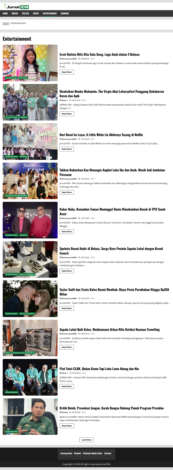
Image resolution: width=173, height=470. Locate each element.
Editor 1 (65, 100)
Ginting (65, 412)
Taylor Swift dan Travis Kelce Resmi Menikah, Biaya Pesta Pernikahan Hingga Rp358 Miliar (30, 298)
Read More (68, 72)
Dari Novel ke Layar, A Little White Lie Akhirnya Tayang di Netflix (30, 141)
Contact (107, 453)
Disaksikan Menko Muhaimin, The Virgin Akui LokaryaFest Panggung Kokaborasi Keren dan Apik (30, 102)
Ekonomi (65, 13)
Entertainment (50, 13)
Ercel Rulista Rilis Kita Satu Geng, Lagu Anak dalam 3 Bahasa (30, 63)
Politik (25, 13)
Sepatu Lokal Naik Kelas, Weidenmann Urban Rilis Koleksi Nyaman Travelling (30, 338)
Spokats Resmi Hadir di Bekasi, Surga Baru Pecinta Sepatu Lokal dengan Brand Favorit (30, 259)
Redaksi (77, 453)
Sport (36, 13)
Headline (23, 78)
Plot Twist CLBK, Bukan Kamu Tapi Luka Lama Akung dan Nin (30, 377)
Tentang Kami (66, 453)
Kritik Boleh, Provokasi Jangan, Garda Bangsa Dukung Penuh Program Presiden (30, 416)
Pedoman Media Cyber (92, 453)
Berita (15, 13)
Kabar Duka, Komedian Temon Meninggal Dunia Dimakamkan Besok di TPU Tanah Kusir (30, 220)
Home (5, 13)
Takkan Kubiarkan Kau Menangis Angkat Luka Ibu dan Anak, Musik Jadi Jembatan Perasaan (30, 181)
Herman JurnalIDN (69, 59)
